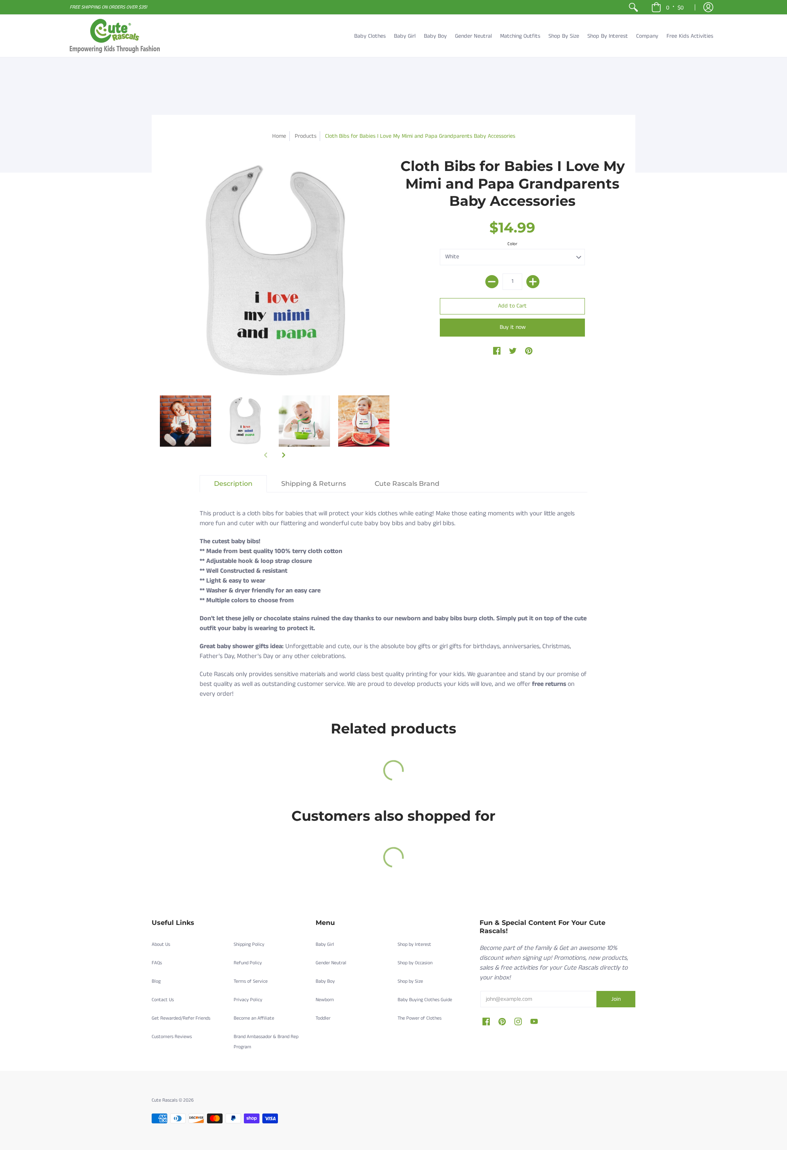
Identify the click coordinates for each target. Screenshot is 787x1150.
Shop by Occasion (415, 962)
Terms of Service (251, 981)
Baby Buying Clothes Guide (425, 999)
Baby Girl (325, 944)
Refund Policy (248, 962)
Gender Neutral (331, 962)
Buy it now (512, 327)
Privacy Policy (248, 999)
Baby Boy (325, 981)
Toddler (323, 1018)
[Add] (532, 281)
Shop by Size (410, 981)
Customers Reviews (172, 1036)
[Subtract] (491, 281)
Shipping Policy (249, 944)
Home (279, 136)
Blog (156, 981)
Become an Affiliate (254, 1018)
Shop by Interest (414, 944)
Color (512, 244)
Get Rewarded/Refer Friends (181, 1018)
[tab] (233, 483)
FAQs (157, 962)
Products (305, 136)
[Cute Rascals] (115, 36)
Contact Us (163, 999)
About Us (161, 944)
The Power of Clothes (419, 1018)
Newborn (325, 999)
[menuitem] (633, 7)
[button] (667, 7)
